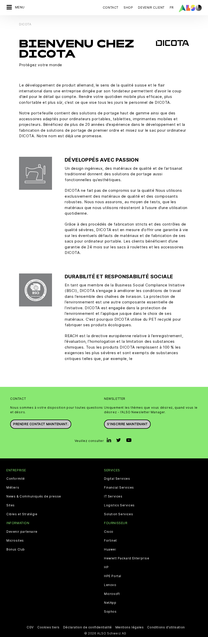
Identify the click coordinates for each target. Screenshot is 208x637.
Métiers (12, 487)
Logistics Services (119, 505)
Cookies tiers (48, 627)
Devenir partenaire (22, 531)
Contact (110, 7)
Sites (10, 505)
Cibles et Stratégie (21, 514)
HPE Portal (112, 576)
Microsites (15, 540)
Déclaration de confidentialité (87, 627)
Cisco (108, 531)
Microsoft (112, 594)
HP (106, 567)
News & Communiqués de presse (33, 496)
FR (172, 7)
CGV (30, 627)
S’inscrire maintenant (127, 424)
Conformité (15, 478)
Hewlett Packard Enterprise (126, 558)
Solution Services (118, 514)
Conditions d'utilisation (166, 627)
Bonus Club (15, 549)
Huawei (110, 549)
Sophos (110, 611)
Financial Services (119, 487)
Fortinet (110, 540)
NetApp (110, 603)
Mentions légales (129, 627)
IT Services (113, 496)
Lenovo (110, 585)
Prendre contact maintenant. (40, 424)
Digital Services (117, 478)
